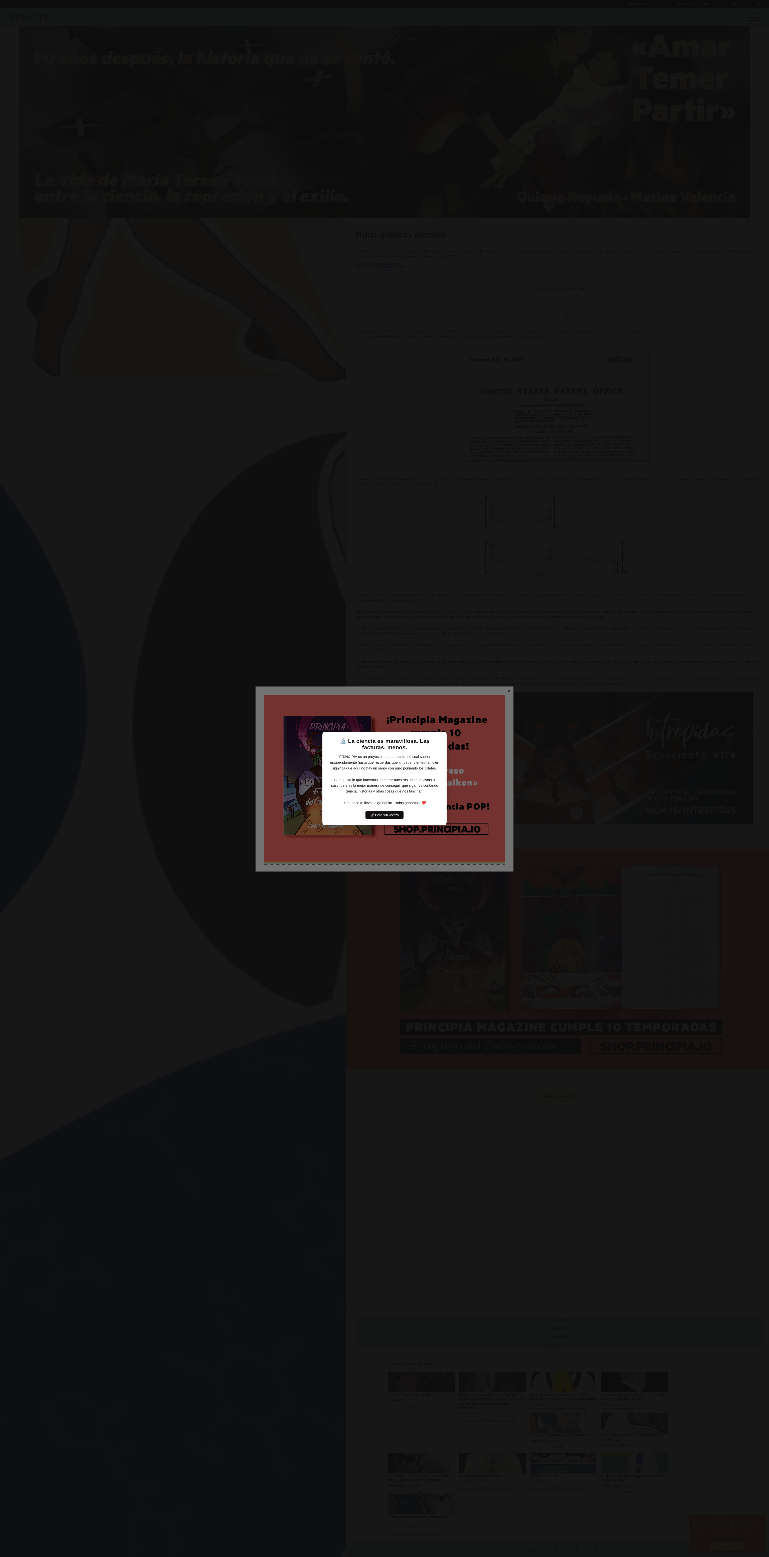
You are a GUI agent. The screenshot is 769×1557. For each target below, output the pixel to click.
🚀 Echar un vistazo (384, 815)
